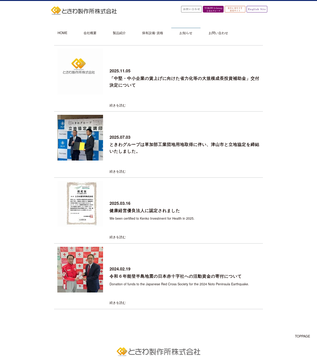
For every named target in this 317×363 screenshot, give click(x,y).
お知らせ (185, 32)
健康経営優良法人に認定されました (145, 210)
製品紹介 (119, 32)
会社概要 (90, 32)
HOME (62, 32)
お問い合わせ (218, 32)
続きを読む (118, 105)
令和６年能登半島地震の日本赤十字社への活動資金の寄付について (176, 276)
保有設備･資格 (152, 32)
